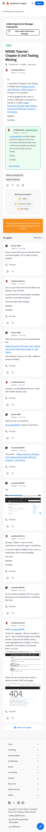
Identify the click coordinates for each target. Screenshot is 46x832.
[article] (23, 258)
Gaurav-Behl (16, 246)
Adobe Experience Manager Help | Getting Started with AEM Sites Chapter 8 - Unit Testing (22, 349)
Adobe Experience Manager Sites (14, 11)
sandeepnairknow (18, 70)
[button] (13, 64)
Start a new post (26, 226)
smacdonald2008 (15, 136)
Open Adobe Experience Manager (24, 32)
